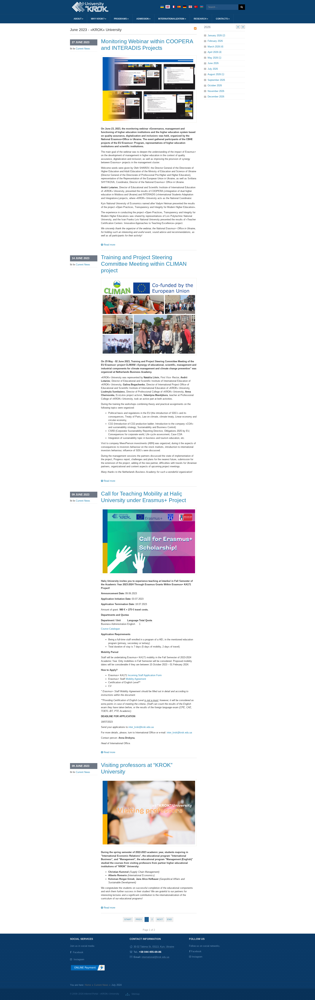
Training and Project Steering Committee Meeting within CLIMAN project (144, 263)
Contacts (222, 19)
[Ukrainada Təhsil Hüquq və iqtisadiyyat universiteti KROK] (201, 6)
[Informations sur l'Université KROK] (173, 6)
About (77, 19)
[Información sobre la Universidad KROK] (179, 6)
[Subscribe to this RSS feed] (195, 28)
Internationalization (171, 19)
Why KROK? (97, 19)
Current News (83, 48)
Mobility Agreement (136, 679)
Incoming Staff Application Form (145, 675)
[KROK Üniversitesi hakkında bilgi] (196, 6)
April (214, 52)
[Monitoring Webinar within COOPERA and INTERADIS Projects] (149, 88)
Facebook (78, 952)
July (213, 68)
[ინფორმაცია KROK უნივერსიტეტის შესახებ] (190, 6)
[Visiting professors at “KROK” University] (149, 812)
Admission (142, 19)
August (215, 74)
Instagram (79, 959)
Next (160, 919)
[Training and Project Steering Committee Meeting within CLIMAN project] (149, 316)
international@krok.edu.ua (155, 957)
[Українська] (162, 6)
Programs (120, 19)
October (215, 85)
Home (88, 985)
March (215, 46)
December (216, 96)
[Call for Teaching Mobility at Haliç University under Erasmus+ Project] (149, 541)
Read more (109, 244)
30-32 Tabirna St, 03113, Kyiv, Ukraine (154, 946)
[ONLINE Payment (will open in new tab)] (88, 969)
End (169, 919)
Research (200, 19)
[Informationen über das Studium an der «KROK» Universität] (184, 6)
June (213, 63)
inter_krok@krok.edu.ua (141, 727)
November (216, 91)
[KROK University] (90, 7)
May (214, 57)
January (216, 35)
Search (241, 7)
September (216, 80)
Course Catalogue (110, 628)
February (215, 41)
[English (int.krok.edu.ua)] (168, 6)
